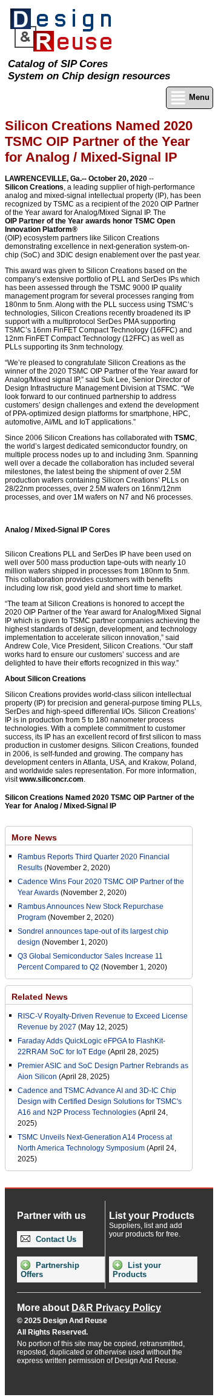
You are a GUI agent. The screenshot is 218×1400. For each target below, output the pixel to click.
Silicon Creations (34, 187)
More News (34, 837)
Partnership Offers (50, 1270)
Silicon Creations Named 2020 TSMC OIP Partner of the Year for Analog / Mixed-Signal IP (99, 801)
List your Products (137, 1270)
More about (89, 1308)
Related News (40, 997)
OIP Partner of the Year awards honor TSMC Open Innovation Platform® (90, 225)
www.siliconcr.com (51, 779)
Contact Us (54, 1239)
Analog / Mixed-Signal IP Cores (57, 530)
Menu (198, 97)
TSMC (184, 438)
